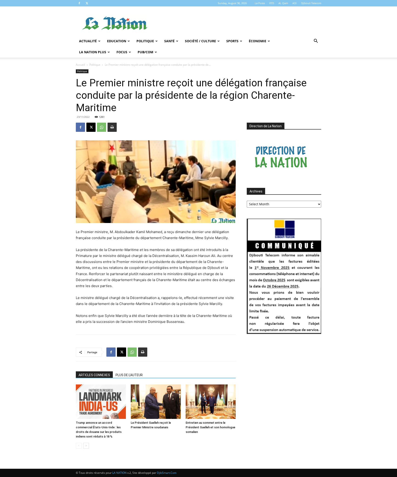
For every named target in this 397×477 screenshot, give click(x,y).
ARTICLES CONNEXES (94, 375)
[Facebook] (79, 3)
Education (116, 41)
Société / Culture (200, 41)
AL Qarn (283, 3)
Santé (169, 41)
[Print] (112, 127)
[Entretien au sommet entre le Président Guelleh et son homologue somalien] (211, 401)
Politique (145, 41)
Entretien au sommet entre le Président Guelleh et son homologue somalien (210, 427)
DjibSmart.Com (166, 473)
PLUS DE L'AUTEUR (129, 375)
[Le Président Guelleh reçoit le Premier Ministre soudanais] (156, 401)
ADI (294, 3)
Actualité (88, 41)
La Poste (260, 3)
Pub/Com (145, 52)
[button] (315, 41)
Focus (121, 52)
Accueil (80, 65)
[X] (86, 3)
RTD (271, 3)
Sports (232, 41)
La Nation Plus (92, 52)
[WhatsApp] (101, 127)
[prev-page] (79, 446)
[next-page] (86, 446)
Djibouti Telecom (311, 3)
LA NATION (119, 473)
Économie (257, 41)
